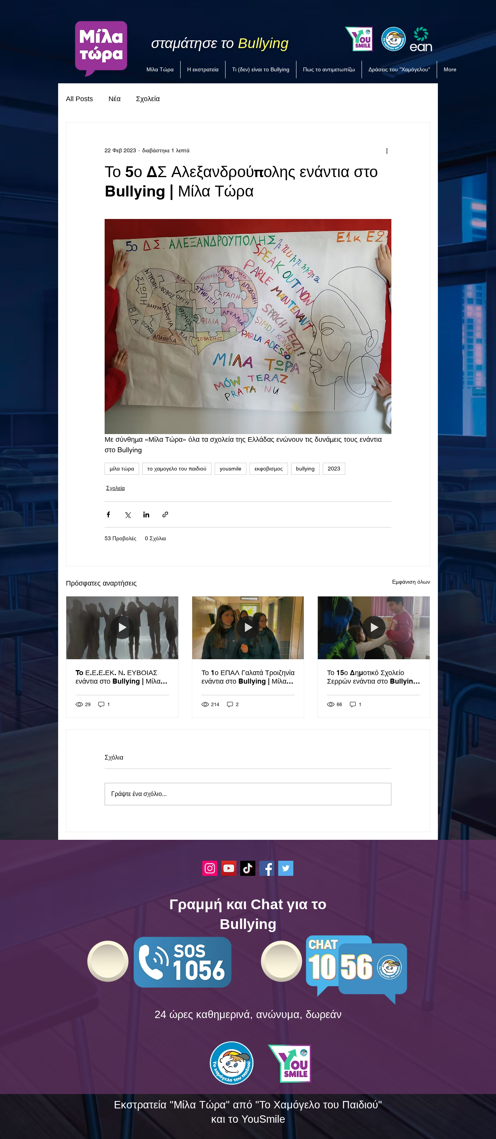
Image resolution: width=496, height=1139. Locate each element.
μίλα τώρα (122, 468)
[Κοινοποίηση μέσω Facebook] (108, 514)
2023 (334, 468)
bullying (305, 468)
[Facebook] (266, 868)
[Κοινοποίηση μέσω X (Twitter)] (127, 514)
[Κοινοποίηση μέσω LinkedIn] (146, 514)
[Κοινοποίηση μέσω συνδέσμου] (165, 514)
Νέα (114, 99)
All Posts (79, 99)
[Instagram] (209, 868)
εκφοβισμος (269, 468)
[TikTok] (247, 868)
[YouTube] (228, 868)
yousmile (230, 468)
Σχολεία (148, 99)
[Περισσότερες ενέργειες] (386, 150)
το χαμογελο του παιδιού (177, 468)
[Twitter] (285, 868)
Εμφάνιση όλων (411, 582)
